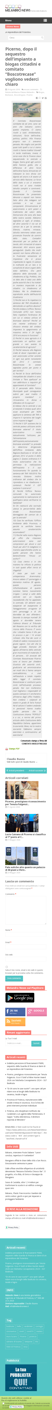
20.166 (14, 1010)
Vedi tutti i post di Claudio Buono (22, 762)
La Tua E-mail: (11, 1038)
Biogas (41, 92)
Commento (10, 894)
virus (25, 1347)
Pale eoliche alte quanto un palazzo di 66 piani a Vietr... (25, 868)
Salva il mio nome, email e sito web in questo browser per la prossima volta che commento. (24, 971)
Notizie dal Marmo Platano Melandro (20, 92)
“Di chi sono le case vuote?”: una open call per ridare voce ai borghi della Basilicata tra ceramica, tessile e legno (26, 1091)
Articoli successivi (36, 770)
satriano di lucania (14, 1341)
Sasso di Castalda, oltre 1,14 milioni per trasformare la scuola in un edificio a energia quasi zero (24, 1185)
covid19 (30, 1331)
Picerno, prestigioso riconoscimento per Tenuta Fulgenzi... (25, 803)
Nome (8, 930)
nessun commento (31, 89)
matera (39, 1331)
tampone (28, 1341)
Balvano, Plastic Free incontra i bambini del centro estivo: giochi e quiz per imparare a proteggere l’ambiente (23, 1196)
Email (8, 942)
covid (21, 1331)
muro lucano (11, 1336)
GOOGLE (39, 1010)
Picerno (30, 95)
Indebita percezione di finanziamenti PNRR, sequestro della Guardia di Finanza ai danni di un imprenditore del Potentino (26, 1066)
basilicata (10, 1326)
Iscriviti (16, 1020)
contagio (39, 1326)
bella (19, 1326)
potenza (32, 1336)
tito (36, 1341)
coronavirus (11, 1331)
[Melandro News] (26, 10)
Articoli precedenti (16, 770)
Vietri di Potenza (13, 1347)
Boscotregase (19, 95)
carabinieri (28, 1326)
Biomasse (9, 95)
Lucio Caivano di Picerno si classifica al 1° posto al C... (25, 836)
